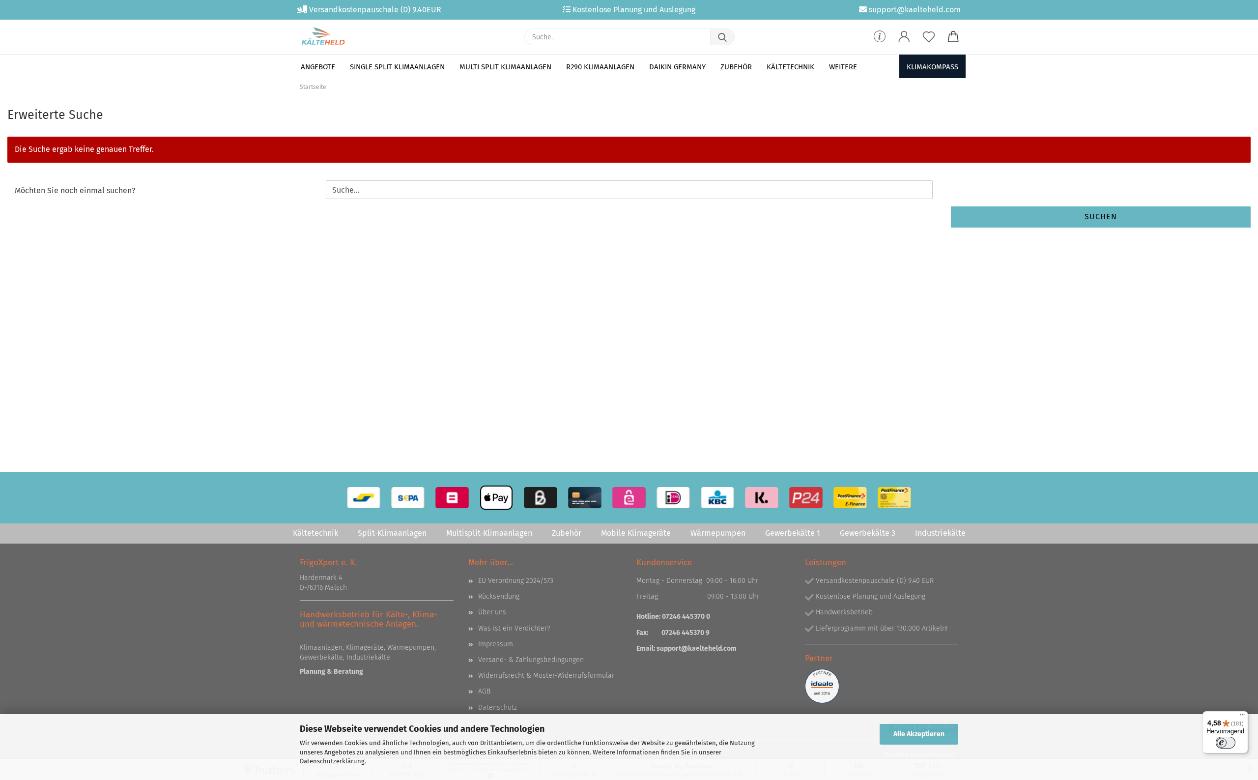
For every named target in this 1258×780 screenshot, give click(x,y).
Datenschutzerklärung (332, 761)
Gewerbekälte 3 (867, 533)
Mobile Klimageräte (636, 533)
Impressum (495, 644)
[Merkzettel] (928, 37)
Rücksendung (498, 596)
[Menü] (1242, 717)
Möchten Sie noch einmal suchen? (75, 190)
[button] (904, 37)
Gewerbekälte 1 (792, 533)
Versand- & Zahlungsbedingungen (531, 660)
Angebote (318, 66)
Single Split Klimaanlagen (397, 66)
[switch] (1225, 743)
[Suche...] (722, 37)
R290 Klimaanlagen (600, 66)
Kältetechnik (790, 66)
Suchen (1101, 216)
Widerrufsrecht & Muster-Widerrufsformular (546, 675)
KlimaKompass (932, 66)
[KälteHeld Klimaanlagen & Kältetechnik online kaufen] (323, 37)
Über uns (492, 612)
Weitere (843, 66)
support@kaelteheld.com (697, 648)
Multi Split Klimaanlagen (505, 66)
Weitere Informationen (919, 755)
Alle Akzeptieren (918, 734)
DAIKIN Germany (677, 66)
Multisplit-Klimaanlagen (489, 533)
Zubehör (736, 66)
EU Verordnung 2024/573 (515, 581)
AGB (484, 691)
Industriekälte (940, 533)
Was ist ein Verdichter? (514, 628)
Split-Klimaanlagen (392, 533)
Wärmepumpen (717, 533)
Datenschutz (497, 707)
